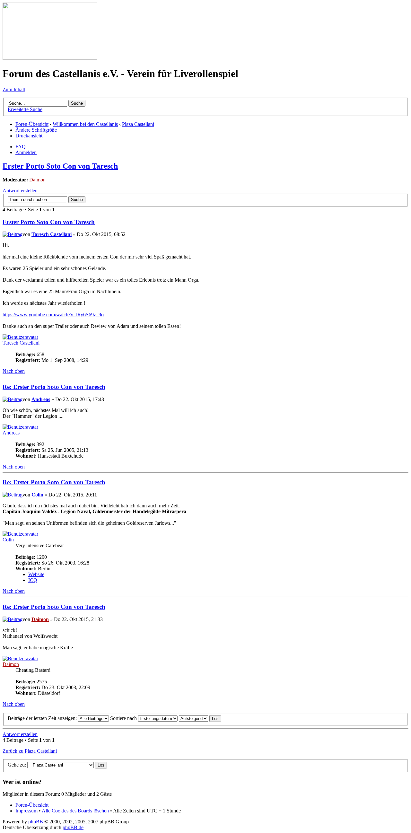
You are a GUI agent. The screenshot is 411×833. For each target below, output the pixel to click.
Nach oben (14, 371)
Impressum (26, 810)
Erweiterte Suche (25, 109)
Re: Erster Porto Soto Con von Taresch (54, 386)
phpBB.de (73, 827)
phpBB (35, 821)
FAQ (20, 146)
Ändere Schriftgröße (36, 130)
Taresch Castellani (51, 234)
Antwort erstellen (20, 190)
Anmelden (26, 152)
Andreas (40, 399)
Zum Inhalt (14, 89)
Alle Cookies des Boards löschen (75, 810)
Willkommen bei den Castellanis (85, 124)
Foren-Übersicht (31, 124)
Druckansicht (28, 135)
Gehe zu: (17, 764)
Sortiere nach (124, 718)
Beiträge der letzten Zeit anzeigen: (43, 718)
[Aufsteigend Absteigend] (200, 718)
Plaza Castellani (138, 124)
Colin (37, 494)
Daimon (37, 179)
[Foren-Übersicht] (50, 58)
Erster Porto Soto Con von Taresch (60, 166)
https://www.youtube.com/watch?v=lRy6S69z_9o (53, 314)
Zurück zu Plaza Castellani (30, 751)
